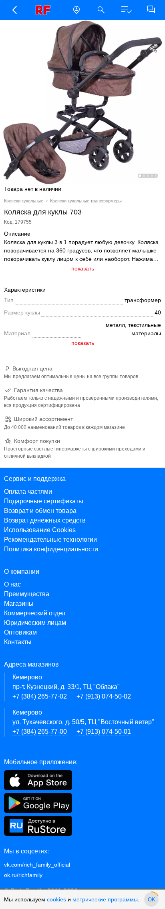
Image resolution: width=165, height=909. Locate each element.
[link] (45, 10)
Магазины (19, 603)
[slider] (151, 899)
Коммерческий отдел (34, 613)
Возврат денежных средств (45, 520)
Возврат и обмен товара (40, 510)
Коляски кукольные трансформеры (86, 200)
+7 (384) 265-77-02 (39, 696)
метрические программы (105, 899)
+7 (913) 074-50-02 (103, 696)
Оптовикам (20, 632)
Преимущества (26, 594)
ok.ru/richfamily (23, 875)
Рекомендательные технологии (50, 539)
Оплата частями (28, 491)
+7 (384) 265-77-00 (39, 731)
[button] (14, 10)
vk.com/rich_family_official (37, 864)
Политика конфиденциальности (51, 549)
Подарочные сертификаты (43, 501)
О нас (12, 584)
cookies (56, 899)
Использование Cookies (40, 530)
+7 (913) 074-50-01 (103, 731)
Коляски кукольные (23, 200)
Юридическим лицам (35, 622)
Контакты (18, 642)
